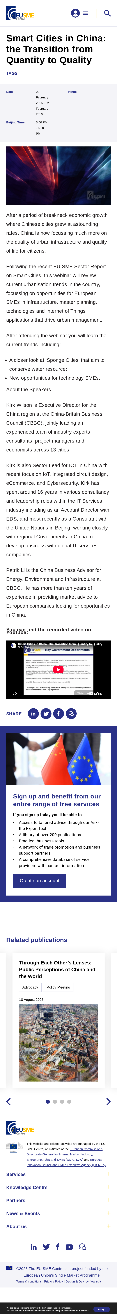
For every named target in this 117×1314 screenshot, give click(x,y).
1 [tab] (48, 1102)
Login (105, 1129)
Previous (8, 1101)
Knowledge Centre (27, 1187)
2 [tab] (55, 1102)
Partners (15, 1200)
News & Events (23, 1213)
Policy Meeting (58, 987)
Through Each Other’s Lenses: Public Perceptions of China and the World (57, 969)
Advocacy (30, 987)
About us (16, 1226)
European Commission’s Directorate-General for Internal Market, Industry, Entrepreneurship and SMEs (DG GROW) (65, 1154)
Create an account (39, 880)
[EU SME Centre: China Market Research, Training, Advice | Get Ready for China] (20, 13)
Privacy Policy (53, 1281)
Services (16, 1174)
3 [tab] (62, 1102)
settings (85, 1310)
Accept (101, 1309)
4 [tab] (69, 1102)
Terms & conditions (29, 1281)
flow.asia (95, 1281)
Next (108, 1101)
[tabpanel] (58, 1021)
